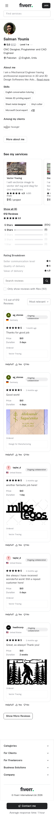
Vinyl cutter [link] (36, 104)
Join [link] (46, 6)
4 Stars (8, 230)
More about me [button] (15, 139)
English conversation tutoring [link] (20, 92)
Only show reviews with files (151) (27, 289)
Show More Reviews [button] (18, 716)
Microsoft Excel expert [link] (17, 110)
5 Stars (8, 225)
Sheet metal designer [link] (16, 104)
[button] (7, 5)
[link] (27, 806)
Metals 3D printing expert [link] (18, 98)
